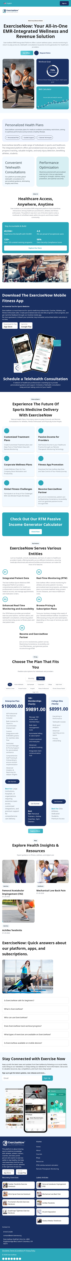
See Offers (26, 53)
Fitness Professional (43, 688)
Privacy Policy (30, 1251)
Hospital (32, 688)
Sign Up (47, 1078)
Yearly (41, 678)
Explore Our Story (35, 248)
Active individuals (18, 684)
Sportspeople (30, 684)
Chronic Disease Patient (59, 688)
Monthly (31, 678)
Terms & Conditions (17, 1251)
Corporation (41, 684)
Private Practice (22, 688)
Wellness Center (10, 688)
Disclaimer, (6, 1251)
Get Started (12, 782)
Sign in (64, 3)
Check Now (35, 532)
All (10, 684)
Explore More (35, 831)
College (50, 684)
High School (59, 684)
